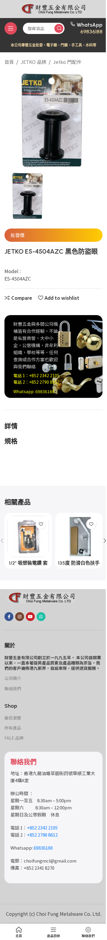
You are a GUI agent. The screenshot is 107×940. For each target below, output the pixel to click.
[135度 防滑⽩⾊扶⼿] (79, 536)
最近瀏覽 (12, 718)
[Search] (58, 28)
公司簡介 (12, 678)
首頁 (9, 61)
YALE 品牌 (13, 738)
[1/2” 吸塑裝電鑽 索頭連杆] (28, 536)
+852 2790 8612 (44, 382)
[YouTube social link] (30, 616)
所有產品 (12, 728)
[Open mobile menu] (10, 28)
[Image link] (41, 596)
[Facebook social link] (8, 616)
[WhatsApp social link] (41, 616)
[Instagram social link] (19, 616)
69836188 (91, 31)
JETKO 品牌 (33, 61)
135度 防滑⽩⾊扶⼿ (79, 563)
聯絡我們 (12, 688)
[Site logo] (53, 8)
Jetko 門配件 (67, 61)
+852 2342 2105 (44, 375)
